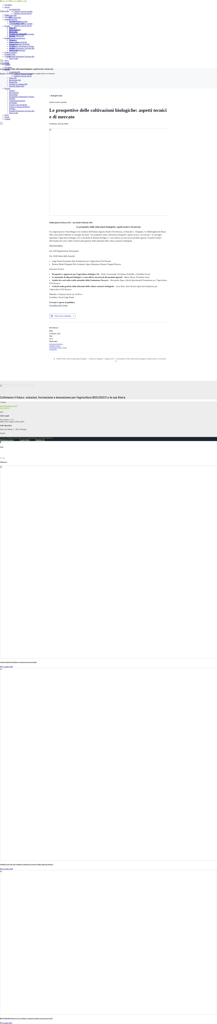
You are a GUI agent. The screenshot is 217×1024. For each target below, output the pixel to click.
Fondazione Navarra (55, 348)
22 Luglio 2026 (7, 869)
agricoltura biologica (56, 344)
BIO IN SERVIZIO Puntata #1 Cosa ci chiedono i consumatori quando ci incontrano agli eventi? (26, 1018)
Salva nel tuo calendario (62, 316)
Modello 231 (40, 440)
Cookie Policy (25, 440)
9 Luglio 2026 (6, 1023)
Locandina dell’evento (58, 305)
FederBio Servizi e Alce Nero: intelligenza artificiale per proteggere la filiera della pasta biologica (26, 864)
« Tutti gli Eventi (55, 96)
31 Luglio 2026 (7, 667)
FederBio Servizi (54, 346)
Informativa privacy (7, 440)
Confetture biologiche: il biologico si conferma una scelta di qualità (18, 662)
